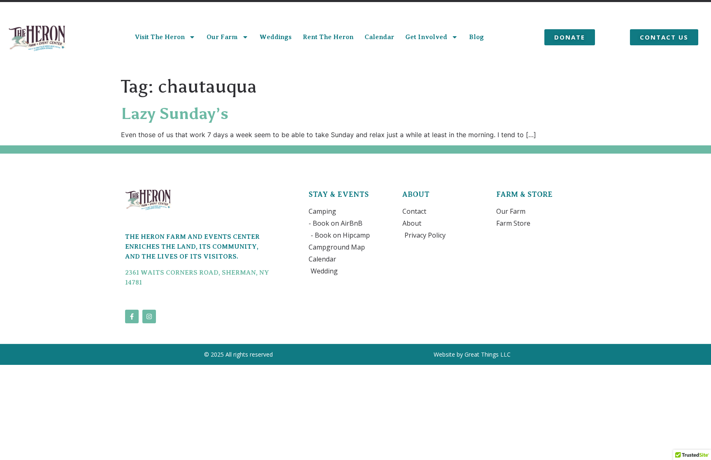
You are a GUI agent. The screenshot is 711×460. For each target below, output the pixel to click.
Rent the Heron (328, 37)
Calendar (379, 37)
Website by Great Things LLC (473, 354)
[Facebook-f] (132, 316)
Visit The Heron (160, 37)
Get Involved (426, 37)
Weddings (276, 37)
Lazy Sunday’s (174, 113)
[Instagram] (149, 316)
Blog (476, 37)
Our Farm (222, 37)
